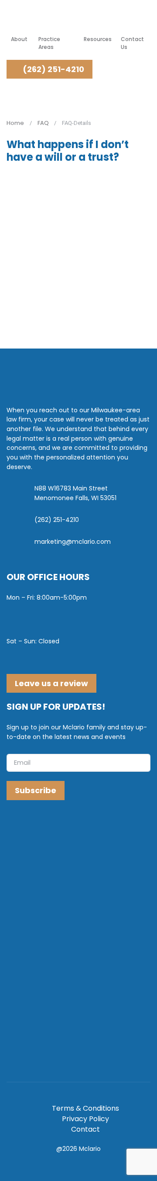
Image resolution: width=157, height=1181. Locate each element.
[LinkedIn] (32, 828)
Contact (85, 1129)
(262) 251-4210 (52, 69)
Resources (98, 39)
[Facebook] (15, 828)
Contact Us (132, 43)
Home (15, 123)
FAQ (43, 123)
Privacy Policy (85, 1119)
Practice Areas (49, 43)
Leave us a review (51, 683)
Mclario (90, 1148)
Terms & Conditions (85, 1108)
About (19, 39)
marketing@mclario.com (72, 541)
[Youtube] (49, 828)
